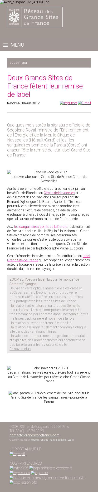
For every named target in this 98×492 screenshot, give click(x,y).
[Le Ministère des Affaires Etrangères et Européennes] (39, 473)
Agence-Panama (39, 439)
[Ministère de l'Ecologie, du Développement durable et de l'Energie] (19, 468)
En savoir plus (20, 349)
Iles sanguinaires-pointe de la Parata (40, 227)
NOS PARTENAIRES (26, 463)
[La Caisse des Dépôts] (47, 477)
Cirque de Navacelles (59, 193)
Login (71, 439)
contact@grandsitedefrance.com (34, 435)
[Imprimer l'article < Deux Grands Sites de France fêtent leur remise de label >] (68, 103)
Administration (58, 439)
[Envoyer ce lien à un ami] (84, 103)
